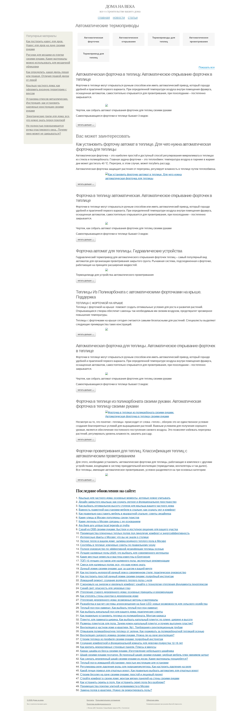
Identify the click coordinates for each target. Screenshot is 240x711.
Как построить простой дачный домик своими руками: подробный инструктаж (127, 576)
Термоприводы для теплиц (163, 39)
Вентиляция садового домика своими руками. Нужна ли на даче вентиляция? (127, 635)
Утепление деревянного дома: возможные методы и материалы (119, 600)
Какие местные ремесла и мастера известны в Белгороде (115, 557)
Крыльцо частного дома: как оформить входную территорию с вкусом (46, 89)
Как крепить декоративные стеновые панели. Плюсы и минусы (118, 647)
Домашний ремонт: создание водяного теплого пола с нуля (116, 580)
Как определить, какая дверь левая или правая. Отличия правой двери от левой (47, 76)
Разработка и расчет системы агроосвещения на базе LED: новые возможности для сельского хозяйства (144, 604)
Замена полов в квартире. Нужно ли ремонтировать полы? (116, 690)
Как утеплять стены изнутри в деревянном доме (109, 596)
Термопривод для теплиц (93, 55)
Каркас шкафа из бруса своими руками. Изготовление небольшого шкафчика (127, 651)
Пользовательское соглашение (108, 700)
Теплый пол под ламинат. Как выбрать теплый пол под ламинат (119, 607)
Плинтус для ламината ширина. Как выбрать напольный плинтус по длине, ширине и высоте (136, 619)
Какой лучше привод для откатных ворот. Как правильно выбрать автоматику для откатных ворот (139, 670)
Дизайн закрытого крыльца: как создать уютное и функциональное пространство (127, 502)
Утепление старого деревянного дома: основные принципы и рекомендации (126, 592)
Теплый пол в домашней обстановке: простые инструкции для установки (124, 662)
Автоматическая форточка (93, 39)
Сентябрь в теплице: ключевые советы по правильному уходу (117, 545)
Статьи (133, 17)
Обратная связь (152, 700)
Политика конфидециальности (99, 704)
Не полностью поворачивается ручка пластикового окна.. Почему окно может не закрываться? (46, 129)
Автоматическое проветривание (198, 39)
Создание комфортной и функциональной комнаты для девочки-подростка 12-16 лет (131, 643)
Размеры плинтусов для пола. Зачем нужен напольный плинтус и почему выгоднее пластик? (136, 623)
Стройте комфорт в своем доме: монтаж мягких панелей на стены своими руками (129, 678)
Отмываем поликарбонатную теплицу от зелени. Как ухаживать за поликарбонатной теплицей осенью (142, 631)
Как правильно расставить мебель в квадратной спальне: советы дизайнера (125, 513)
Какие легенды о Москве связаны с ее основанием (109, 521)
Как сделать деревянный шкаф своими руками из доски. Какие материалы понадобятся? (134, 658)
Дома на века (120, 6)
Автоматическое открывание (128, 39)
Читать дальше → (86, 125)
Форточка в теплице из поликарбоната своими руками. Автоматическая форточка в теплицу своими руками (138, 404)
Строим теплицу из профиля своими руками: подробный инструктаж (121, 639)
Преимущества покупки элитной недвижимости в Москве (114, 686)
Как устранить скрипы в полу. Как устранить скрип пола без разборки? (122, 682)
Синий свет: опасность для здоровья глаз (105, 588)
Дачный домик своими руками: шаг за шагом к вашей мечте (116, 568)
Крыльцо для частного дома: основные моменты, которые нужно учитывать (124, 498)
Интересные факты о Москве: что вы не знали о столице (114, 537)
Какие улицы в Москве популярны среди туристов (109, 517)
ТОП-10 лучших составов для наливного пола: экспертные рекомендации (124, 560)
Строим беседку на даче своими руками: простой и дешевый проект (121, 674)
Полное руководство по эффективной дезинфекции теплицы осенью (122, 549)
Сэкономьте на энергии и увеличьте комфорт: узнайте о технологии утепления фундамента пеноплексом (144, 584)
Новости (119, 17)
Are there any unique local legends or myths (104, 525)
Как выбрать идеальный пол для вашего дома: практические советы (121, 611)
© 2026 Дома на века (35, 700)
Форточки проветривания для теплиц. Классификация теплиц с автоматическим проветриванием (131, 453)
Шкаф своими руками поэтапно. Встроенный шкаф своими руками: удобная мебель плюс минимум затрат (144, 655)
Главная (104, 17)
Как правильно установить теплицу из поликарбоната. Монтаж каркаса (123, 615)
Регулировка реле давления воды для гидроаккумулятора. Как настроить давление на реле (135, 666)
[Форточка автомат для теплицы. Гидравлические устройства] (146, 270)
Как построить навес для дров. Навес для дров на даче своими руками (45, 45)
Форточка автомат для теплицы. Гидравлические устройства (129, 250)
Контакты (90, 700)
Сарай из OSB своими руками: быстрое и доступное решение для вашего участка (128, 529)
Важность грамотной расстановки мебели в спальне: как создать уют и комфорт (127, 509)
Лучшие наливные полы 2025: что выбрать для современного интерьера (124, 553)
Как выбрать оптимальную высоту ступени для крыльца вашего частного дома (126, 506)
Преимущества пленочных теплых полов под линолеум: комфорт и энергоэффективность (135, 533)
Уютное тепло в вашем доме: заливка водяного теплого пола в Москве (123, 541)
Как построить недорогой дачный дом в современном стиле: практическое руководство (133, 572)
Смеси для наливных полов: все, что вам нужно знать (112, 564)
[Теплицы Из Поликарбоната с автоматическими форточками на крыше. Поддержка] (146, 329)
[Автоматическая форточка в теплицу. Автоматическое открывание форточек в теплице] (146, 105)
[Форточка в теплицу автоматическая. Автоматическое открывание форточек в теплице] (146, 223)
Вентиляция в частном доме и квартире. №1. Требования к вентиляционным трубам (131, 627)
